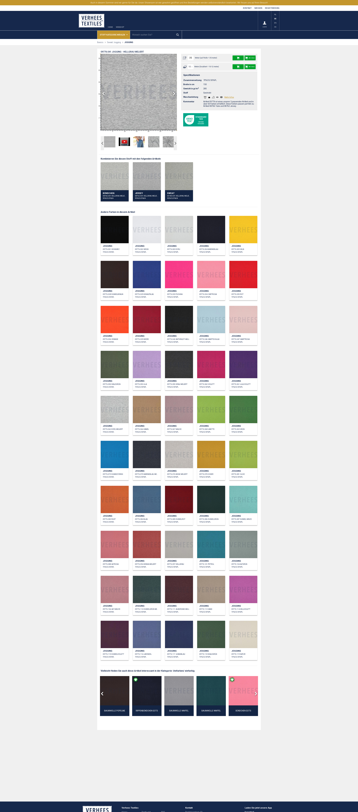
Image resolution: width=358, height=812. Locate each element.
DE (275, 19)
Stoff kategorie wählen (112, 35)
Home (110, 27)
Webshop (120, 27)
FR (275, 27)
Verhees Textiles (91, 21)
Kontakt (247, 8)
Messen (258, 8)
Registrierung (272, 8)
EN (275, 23)
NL (275, 15)
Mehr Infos (229, 97)
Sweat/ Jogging (114, 42)
